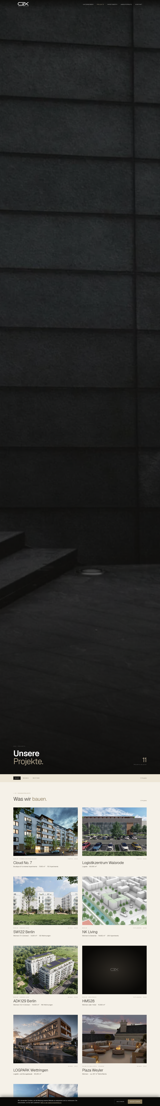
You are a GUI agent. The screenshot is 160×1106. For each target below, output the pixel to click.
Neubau (26, 778)
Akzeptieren (135, 1101)
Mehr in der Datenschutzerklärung (51, 1102)
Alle (17, 778)
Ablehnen (120, 1101)
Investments (112, 4)
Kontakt (138, 4)
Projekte (100, 4)
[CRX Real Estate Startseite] (23, 4)
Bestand (36, 778)
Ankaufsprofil (126, 4)
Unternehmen (88, 4)
